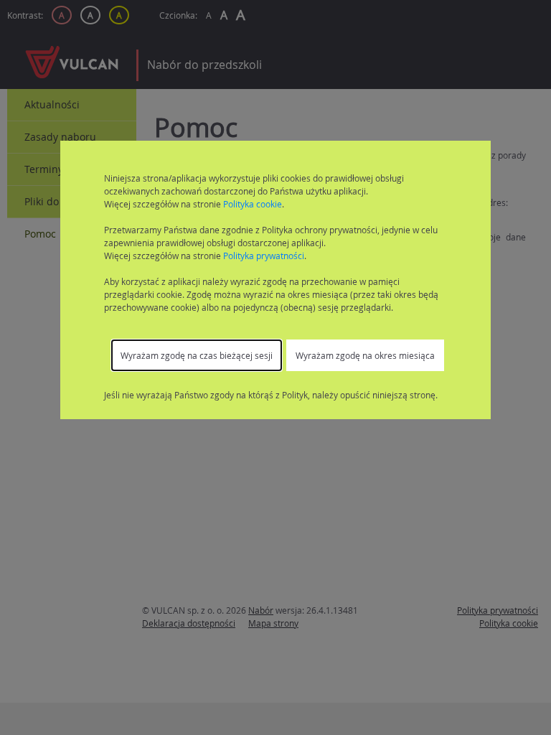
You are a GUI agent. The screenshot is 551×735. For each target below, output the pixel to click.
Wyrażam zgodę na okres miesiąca (365, 355)
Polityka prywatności (263, 255)
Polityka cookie (252, 204)
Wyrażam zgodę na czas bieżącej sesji (197, 355)
